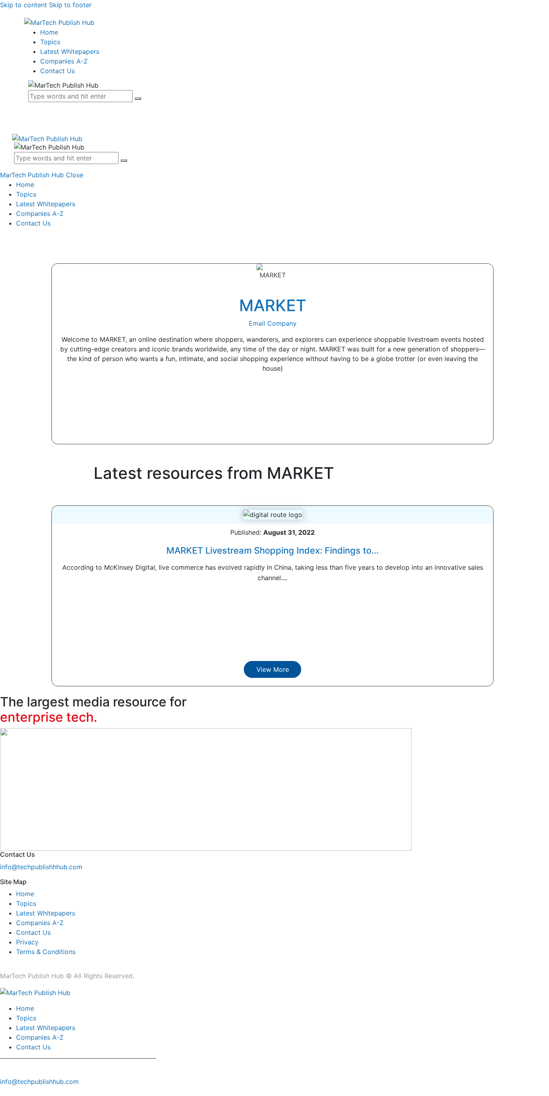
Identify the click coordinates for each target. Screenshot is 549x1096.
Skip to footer (70, 5)
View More (272, 669)
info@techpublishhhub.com (41, 867)
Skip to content (23, 5)
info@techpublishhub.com (39, 1082)
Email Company (273, 323)
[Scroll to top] (4, 1091)
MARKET (272, 305)
